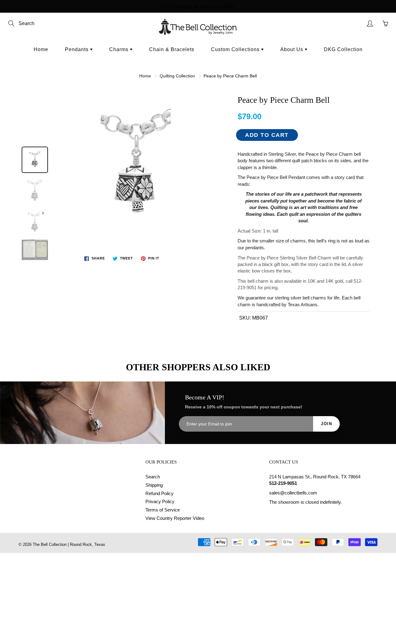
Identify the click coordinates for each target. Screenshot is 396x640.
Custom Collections (236, 49)
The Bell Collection (50, 544)
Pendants (77, 49)
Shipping (154, 485)
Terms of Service (162, 509)
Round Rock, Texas (87, 544)
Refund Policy (159, 493)
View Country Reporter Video (174, 518)
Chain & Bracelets (171, 49)
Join (326, 423)
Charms (119, 49)
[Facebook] (272, 514)
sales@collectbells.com (293, 492)
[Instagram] (286, 514)
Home (41, 49)
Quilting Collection (177, 75)
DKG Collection (343, 49)
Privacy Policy (159, 501)
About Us (292, 49)
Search (152, 476)
